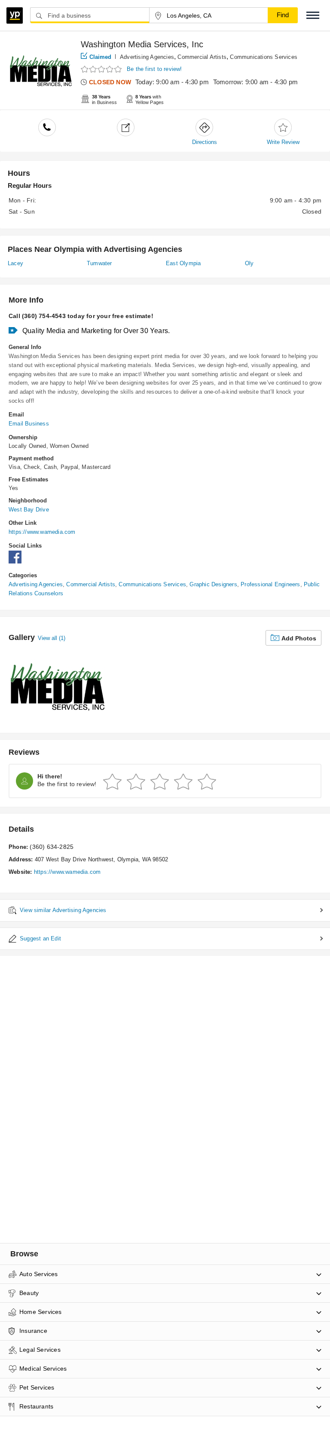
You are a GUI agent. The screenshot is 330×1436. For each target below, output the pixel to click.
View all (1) (51, 638)
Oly (249, 263)
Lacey (15, 263)
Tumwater (99, 263)
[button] (312, 15)
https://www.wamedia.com (42, 532)
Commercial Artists (201, 57)
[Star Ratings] (102, 69)
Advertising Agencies (147, 57)
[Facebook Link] (17, 561)
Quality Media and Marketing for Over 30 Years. (96, 330)
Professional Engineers (270, 584)
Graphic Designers (213, 584)
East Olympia (183, 263)
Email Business (29, 423)
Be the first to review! (154, 69)
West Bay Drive (29, 509)
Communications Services (263, 57)
